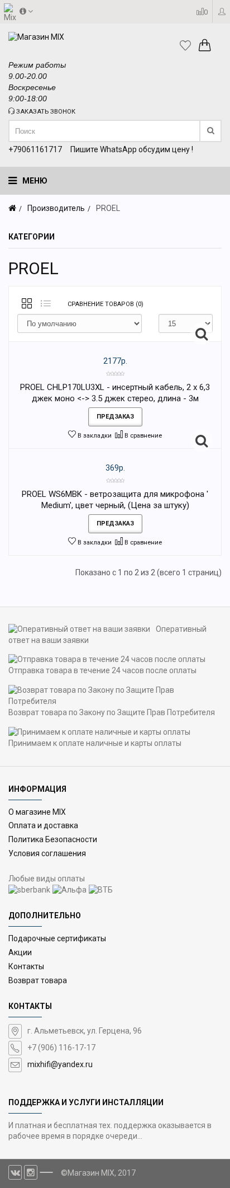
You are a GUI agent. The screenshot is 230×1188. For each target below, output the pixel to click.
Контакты (26, 966)
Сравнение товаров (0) (105, 304)
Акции (20, 952)
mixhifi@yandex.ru (60, 1064)
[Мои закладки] (188, 45)
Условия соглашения (47, 853)
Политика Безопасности (52, 839)
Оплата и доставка (43, 825)
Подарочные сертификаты (57, 938)
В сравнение (142, 435)
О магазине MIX (37, 811)
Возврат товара (37, 980)
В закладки (94, 435)
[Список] (45, 304)
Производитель (56, 208)
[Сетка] (26, 304)
